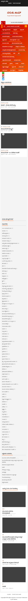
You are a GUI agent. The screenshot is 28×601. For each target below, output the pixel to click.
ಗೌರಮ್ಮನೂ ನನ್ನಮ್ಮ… (6, 469)
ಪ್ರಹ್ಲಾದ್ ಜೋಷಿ (10, 130)
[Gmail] (14, 75)
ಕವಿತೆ (14, 53)
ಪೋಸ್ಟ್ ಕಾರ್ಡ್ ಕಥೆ (5, 344)
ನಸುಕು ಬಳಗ (21, 66)
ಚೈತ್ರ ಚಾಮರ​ (4, 39)
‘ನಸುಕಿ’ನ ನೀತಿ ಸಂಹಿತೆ (17, 3)
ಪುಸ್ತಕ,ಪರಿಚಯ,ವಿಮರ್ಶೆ (6, 60)
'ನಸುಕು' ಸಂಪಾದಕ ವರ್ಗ (12, 154)
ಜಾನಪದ (4, 306)
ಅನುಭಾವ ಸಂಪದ (17, 60)
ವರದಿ (3, 396)
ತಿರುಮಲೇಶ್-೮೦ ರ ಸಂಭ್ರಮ (7, 46)
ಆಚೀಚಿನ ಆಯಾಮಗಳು (7, 251)
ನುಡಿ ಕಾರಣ (4, 333)
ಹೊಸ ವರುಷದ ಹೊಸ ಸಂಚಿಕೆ (17, 43)
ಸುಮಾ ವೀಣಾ (10, 515)
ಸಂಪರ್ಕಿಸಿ (10, 3)
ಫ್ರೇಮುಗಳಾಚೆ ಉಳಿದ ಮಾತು (7, 364)
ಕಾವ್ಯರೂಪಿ (15, 29)
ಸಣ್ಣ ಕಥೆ (3, 411)
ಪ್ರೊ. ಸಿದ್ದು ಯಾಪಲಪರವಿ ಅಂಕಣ (8, 361)
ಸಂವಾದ (22, 63)
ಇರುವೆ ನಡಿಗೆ (4, 256)
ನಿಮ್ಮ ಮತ (4, 331)
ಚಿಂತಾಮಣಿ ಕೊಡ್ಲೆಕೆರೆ (11, 540)
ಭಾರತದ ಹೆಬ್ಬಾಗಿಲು (6, 366)
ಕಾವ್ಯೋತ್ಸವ (4, 278)
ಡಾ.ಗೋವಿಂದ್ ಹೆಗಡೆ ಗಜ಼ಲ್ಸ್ (7, 313)
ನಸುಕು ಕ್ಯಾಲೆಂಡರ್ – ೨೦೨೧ (15, 39)
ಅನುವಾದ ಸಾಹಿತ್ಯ (22, 49)
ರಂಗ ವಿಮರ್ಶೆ (5, 391)
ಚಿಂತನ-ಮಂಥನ (5, 296)
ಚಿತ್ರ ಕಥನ (4, 298)
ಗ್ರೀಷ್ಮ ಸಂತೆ (22, 29)
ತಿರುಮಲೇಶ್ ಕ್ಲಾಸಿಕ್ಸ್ (5, 36)
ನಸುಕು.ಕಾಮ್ (14, 12)
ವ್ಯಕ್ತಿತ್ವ (3, 409)
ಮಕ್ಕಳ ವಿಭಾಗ (4, 70)
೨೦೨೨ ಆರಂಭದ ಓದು (6, 33)
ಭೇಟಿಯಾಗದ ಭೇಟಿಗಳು (7, 371)
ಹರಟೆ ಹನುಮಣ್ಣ (5, 442)
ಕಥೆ (18, 53)
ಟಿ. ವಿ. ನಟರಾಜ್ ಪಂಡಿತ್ (12, 564)
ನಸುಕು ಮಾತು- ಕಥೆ (6, 326)
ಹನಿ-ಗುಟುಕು (4, 437)
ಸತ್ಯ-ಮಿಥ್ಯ (4, 414)
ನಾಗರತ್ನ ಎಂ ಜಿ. (11, 588)
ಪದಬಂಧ (4, 339)
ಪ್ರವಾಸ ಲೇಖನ (5, 359)
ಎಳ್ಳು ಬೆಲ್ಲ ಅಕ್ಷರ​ (5, 258)
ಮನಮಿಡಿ (4, 376)
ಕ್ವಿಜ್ (3, 281)
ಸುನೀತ (3, 426)
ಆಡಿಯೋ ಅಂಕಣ (5, 253)
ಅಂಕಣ (16, 63)
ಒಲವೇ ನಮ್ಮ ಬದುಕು (6, 261)
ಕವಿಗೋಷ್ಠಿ (4, 271)
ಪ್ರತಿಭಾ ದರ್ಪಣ (5, 354)
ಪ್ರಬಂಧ (3, 356)
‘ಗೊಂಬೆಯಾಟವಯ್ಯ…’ (6, 477)
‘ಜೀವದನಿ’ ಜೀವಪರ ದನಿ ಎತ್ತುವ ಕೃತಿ (9, 474)
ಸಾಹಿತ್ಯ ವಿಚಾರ (5, 421)
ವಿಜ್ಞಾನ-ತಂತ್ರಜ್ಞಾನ (5, 66)
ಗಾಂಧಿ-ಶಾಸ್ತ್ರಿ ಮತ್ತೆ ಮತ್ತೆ (6, 53)
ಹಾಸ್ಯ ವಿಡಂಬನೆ (5, 444)
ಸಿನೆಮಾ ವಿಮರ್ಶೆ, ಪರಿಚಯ (7, 424)
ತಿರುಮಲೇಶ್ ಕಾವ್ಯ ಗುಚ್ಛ (6, 316)
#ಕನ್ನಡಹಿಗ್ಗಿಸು (20, 70)
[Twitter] (14, 79)
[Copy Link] (14, 77)
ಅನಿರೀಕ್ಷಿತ (4, 472)
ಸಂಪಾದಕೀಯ (5, 416)
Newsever (24, 597)
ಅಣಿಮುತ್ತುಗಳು (5, 233)
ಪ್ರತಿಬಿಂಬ (4, 351)
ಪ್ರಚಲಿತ (11, 63)
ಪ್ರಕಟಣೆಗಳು (4, 346)
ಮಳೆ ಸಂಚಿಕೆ (4, 63)
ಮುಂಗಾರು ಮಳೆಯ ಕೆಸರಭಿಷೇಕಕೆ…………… (18, 22)
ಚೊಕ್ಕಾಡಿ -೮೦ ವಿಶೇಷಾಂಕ (20, 46)
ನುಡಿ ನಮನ (4, 336)
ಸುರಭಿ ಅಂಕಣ (5, 432)
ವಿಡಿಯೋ (4, 401)
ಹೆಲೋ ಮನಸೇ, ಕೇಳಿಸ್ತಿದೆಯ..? (8, 447)
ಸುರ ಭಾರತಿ (4, 429)
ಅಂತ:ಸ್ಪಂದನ (5, 235)
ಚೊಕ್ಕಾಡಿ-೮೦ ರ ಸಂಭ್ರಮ (7, 303)
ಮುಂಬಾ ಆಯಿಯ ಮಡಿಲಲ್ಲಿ (17, 36)
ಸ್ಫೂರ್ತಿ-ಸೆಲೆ (14, 66)
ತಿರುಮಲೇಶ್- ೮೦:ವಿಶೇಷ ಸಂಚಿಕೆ (10, 152)
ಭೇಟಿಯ (4, 369)
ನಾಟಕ (3, 328)
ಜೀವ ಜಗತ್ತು (4, 308)
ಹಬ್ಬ (3, 439)
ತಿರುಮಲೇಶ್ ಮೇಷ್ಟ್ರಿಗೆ (7, 129)
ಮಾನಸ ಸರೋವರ (5, 381)
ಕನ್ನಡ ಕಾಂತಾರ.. (5, 482)
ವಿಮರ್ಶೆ (3, 404)
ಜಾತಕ (3, 467)
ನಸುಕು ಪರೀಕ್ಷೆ (5, 323)
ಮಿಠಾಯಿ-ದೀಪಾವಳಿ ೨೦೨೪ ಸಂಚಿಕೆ (13, 26)
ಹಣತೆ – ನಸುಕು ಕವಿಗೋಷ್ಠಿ (8, 105)
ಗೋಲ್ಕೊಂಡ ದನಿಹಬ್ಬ (6, 291)
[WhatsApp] (14, 73)
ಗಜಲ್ (3, 283)
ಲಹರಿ (3, 394)
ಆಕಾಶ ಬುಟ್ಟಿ (15, 33)
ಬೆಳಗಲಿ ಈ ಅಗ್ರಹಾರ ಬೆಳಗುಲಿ (8, 464)
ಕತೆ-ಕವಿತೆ (4, 263)
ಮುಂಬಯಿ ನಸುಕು (5, 43)
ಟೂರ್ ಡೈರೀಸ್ (12, 70)
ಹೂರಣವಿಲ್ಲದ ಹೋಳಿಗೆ (6, 479)
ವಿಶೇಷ (3, 406)
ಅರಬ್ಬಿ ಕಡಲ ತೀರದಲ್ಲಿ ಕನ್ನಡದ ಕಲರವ (9, 49)
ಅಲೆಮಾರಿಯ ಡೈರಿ (5, 246)
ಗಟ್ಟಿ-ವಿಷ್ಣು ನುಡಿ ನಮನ (6, 29)
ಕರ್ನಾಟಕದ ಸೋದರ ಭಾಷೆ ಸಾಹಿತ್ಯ (8, 56)
